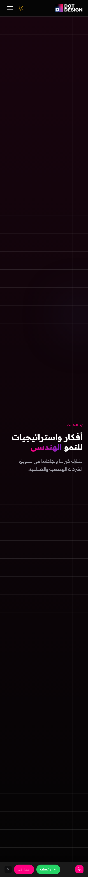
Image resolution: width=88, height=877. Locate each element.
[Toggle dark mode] (20, 8)
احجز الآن (24, 869)
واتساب (45, 869)
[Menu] (9, 8)
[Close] (8, 869)
